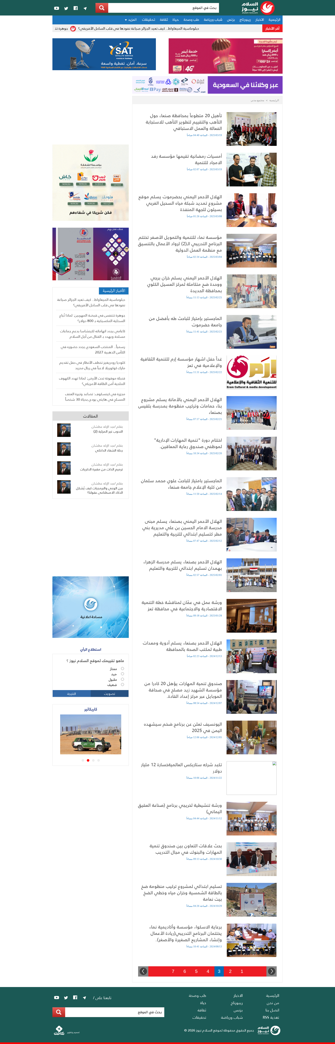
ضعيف (112, 685)
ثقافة (164, 20)
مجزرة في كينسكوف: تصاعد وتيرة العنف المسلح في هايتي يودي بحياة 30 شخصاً (95, 396)
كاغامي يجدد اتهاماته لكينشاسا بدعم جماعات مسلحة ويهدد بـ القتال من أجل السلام (92, 333)
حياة (176, 20)
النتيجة (71, 693)
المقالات (90, 416)
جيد (114, 674)
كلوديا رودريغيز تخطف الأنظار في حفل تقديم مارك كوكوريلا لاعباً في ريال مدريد (92, 365)
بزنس (231, 20)
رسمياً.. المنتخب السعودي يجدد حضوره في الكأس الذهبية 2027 (93, 349)
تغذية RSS (271, 1017)
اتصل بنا (272, 1009)
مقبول (112, 680)
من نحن (273, 1002)
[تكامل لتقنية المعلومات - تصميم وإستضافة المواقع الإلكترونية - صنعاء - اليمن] (67, 1033)
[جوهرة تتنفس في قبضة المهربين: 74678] (104, 753)
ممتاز (113, 669)
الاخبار (259, 20)
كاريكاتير (90, 709)
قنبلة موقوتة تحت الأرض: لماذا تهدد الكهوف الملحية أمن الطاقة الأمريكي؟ (92, 380)
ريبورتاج (245, 20)
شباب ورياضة (213, 20)
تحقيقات (148, 20)
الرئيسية (274, 20)
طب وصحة (191, 20)
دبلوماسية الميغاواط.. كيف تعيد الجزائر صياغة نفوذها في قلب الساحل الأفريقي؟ (155, 28)
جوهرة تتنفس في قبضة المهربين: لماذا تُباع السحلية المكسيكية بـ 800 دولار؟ (92, 318)
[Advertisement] (90, 110)
